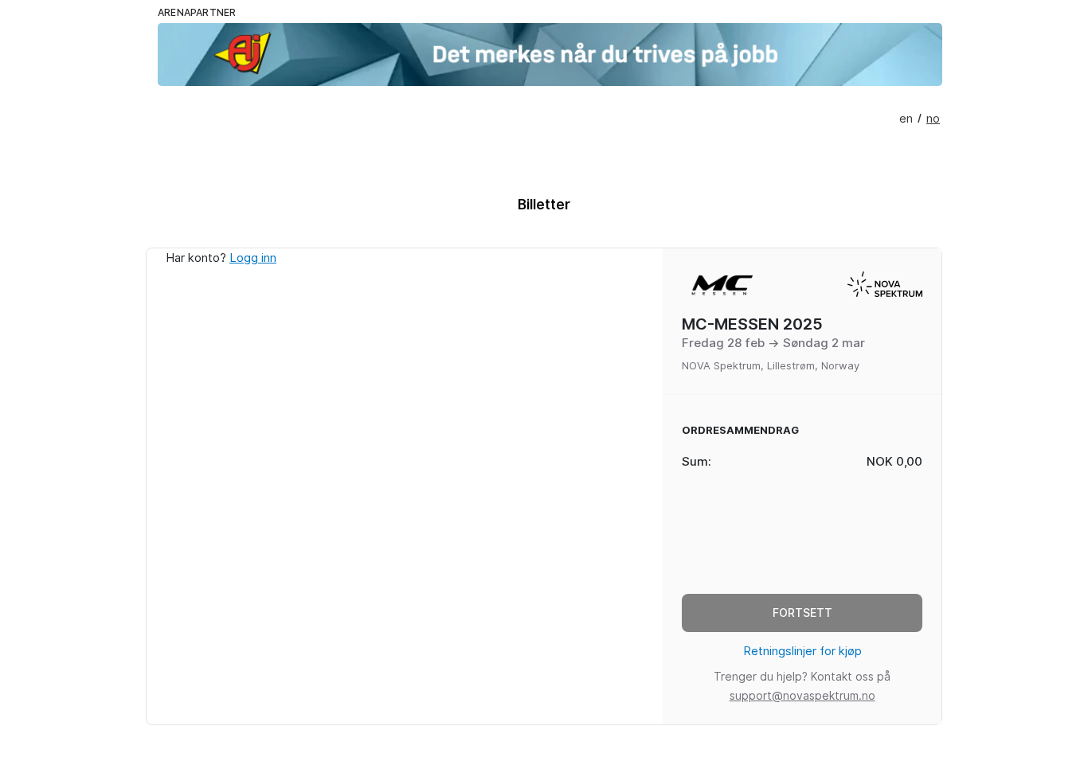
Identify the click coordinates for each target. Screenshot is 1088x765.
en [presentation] (906, 118)
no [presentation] (933, 118)
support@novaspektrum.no (802, 695)
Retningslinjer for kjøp (802, 651)
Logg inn (252, 258)
